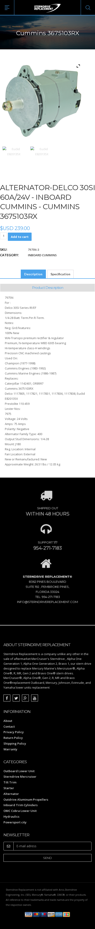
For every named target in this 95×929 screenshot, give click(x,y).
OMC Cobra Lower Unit (20, 811)
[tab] (33, 274)
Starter (8, 788)
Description (33, 274)
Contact (9, 726)
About (7, 721)
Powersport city (15, 822)
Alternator (11, 794)
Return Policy (13, 738)
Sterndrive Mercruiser (19, 776)
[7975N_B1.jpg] (41, 157)
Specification (60, 274)
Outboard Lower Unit (19, 771)
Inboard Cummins (42, 255)
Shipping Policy (14, 743)
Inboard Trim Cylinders (20, 805)
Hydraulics (11, 816)
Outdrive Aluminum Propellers (25, 799)
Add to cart (20, 237)
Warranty (10, 749)
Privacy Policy (13, 732)
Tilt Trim (9, 782)
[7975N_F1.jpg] (14, 157)
